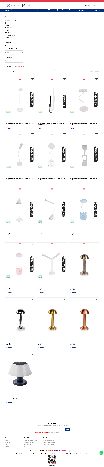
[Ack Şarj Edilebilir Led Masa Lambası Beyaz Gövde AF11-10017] (20, 100)
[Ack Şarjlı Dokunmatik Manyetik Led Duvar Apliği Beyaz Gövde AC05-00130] (52, 100)
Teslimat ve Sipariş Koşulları (49, 442)
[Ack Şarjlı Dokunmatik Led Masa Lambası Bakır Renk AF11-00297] (84, 320)
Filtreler (7, 52)
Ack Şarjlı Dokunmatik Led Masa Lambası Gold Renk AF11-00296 (52, 343)
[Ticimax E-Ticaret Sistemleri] (52, 466)
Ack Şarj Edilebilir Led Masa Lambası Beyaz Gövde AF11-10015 (83, 124)
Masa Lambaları (8, 18)
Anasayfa (7, 440)
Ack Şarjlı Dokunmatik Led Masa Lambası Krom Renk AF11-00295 (18, 343)
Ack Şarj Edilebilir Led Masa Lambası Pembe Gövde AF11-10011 (20, 288)
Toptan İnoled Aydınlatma (10, 20)
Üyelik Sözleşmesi (28, 444)
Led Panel (7, 30)
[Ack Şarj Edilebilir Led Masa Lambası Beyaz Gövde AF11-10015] (84, 100)
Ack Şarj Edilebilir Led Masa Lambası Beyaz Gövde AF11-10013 (19, 233)
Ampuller (7, 25)
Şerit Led (7, 22)
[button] (19, 396)
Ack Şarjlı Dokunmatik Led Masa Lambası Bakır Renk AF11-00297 (82, 343)
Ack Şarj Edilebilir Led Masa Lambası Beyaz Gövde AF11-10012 (51, 233)
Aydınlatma (8, 16)
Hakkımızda (7, 442)
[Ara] (65, 5)
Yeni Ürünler (9, 57)
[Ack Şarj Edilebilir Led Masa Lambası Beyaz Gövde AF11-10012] (52, 210)
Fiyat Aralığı (8, 42)
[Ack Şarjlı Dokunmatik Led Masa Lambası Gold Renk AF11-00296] (52, 320)
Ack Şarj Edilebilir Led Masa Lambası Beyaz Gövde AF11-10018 (51, 288)
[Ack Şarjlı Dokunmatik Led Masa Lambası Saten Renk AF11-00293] (84, 265)
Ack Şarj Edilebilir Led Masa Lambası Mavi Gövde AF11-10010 (83, 233)
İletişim (6, 444)
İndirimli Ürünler (10, 55)
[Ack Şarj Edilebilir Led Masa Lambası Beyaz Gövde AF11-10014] (52, 155)
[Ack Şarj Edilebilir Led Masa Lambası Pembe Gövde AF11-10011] (20, 265)
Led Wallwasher (8, 32)
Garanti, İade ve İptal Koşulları (30, 440)
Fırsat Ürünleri (10, 60)
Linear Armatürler (8, 27)
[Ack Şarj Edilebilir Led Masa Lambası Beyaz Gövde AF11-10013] (20, 210)
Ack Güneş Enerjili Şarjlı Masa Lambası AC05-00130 (18, 398)
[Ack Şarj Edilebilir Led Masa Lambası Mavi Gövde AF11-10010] (84, 210)
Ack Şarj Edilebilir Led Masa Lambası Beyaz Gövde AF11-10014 (51, 179)
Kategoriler (8, 14)
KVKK (25, 446)
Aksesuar (7, 23)
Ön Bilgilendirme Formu (29, 442)
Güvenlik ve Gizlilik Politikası (49, 444)
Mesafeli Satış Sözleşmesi (48, 440)
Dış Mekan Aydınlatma (9, 33)
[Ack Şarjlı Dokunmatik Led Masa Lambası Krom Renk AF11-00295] (20, 320)
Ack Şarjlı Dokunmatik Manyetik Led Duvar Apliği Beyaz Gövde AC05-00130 (51, 124)
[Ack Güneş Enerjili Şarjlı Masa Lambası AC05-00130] (20, 375)
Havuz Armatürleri (9, 37)
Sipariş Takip (8, 446)
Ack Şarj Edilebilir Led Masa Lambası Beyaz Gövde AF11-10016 (19, 179)
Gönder (67, 429)
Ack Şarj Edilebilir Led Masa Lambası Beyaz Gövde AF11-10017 (19, 124)
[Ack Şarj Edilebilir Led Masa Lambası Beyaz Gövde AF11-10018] (52, 265)
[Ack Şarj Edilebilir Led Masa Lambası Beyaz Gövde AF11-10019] (84, 155)
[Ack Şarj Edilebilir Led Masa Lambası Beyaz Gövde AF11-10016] (20, 155)
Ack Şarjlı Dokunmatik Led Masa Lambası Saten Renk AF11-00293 (83, 288)
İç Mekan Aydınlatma (9, 28)
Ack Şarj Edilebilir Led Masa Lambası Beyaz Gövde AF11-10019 (83, 179)
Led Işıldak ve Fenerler (10, 35)
